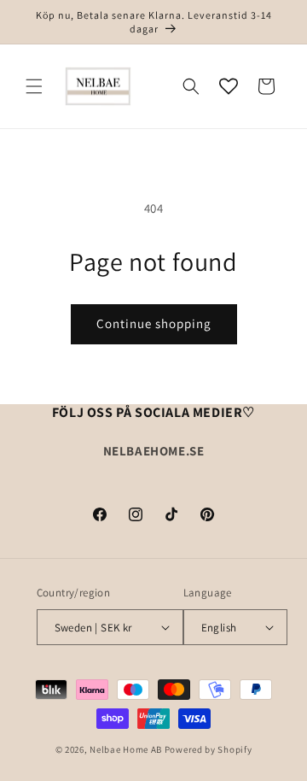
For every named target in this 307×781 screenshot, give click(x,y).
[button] (34, 86)
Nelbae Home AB (126, 749)
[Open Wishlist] (228, 86)
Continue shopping (153, 323)
